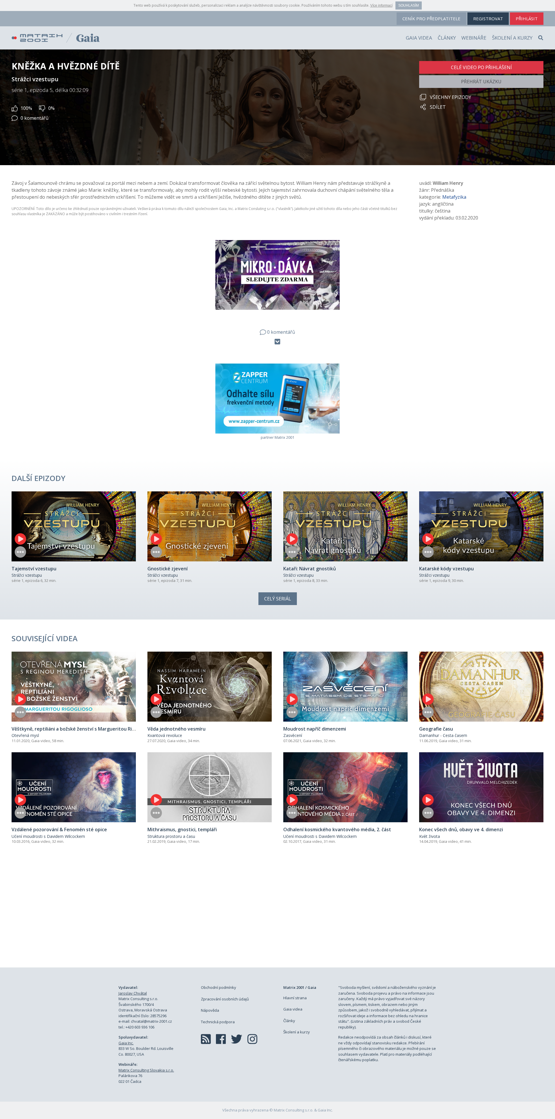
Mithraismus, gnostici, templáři (182, 829)
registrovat (488, 18)
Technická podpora (218, 1021)
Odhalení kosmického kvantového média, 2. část (337, 829)
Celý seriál (277, 599)
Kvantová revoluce (164, 735)
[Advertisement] (277, 912)
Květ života (429, 836)
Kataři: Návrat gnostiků (309, 568)
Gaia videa (419, 37)
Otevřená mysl (25, 735)
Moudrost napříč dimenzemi (314, 729)
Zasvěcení (292, 735)
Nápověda (210, 1010)
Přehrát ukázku (481, 81)
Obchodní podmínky (218, 987)
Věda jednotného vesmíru (176, 729)
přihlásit (527, 18)
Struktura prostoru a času (171, 836)
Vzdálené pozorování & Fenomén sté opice (59, 829)
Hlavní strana (295, 997)
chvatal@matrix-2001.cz (151, 1021)
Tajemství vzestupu (34, 568)
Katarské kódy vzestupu (446, 568)
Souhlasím (408, 5)
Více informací (381, 5)
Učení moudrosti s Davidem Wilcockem (48, 836)
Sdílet (438, 107)
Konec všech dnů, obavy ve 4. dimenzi (461, 829)
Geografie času (436, 729)
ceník (431, 18)
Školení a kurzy (512, 37)
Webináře (473, 37)
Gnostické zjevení (167, 568)
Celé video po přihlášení (481, 67)
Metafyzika (454, 197)
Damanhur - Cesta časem (443, 735)
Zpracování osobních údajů (225, 999)
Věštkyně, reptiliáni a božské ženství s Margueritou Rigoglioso (81, 729)
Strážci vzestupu (27, 575)
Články (447, 37)
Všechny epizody (450, 97)
